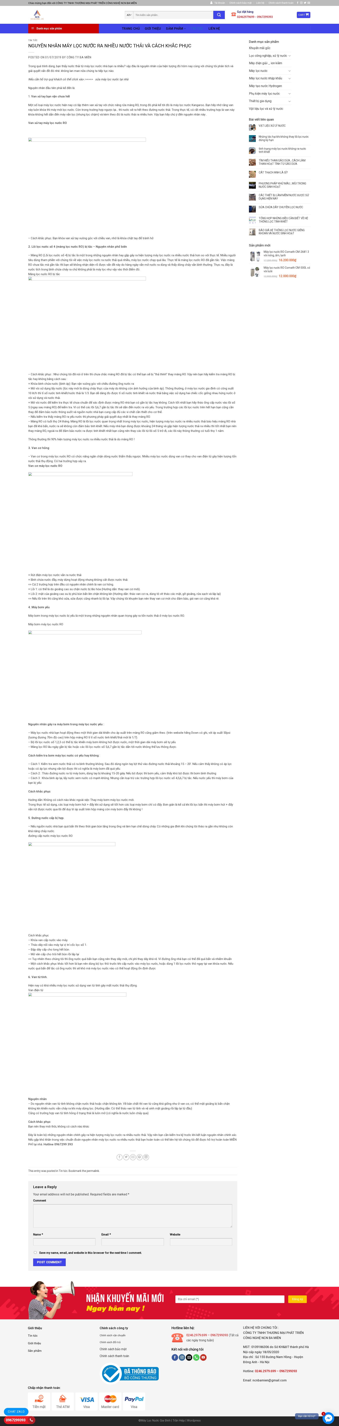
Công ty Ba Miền (79, 57)
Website (175, 1234)
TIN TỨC (197, 28)
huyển (122, 1335)
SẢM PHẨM (174, 28)
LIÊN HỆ (214, 28)
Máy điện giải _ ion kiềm (265, 63)
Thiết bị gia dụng (260, 101)
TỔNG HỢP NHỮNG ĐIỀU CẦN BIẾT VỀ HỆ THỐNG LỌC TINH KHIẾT (283, 220)
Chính (103, 1335)
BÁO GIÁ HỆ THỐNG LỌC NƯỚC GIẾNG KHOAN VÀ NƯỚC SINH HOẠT (282, 232)
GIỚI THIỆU (153, 28)
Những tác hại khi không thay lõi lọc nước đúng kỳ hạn (284, 138)
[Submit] (219, 15)
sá (107, 1335)
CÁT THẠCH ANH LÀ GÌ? (273, 172)
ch (110, 1335)
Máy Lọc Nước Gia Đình (156, 1420)
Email (106, 1234)
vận (114, 1335)
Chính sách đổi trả (110, 1342)
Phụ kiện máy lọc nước (264, 93)
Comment (39, 1200)
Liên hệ (260, 2)
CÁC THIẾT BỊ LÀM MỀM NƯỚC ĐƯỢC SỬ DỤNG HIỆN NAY (284, 197)
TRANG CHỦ (131, 28)
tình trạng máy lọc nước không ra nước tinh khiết (282, 150)
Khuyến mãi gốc (259, 48)
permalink (93, 1170)
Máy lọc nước (258, 71)
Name (38, 1234)
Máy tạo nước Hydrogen (265, 86)
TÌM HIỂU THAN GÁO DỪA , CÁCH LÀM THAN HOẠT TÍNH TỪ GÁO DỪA (282, 162)
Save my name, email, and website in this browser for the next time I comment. (90, 1253)
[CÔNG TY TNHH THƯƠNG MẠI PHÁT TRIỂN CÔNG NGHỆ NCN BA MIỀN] (55, 15)
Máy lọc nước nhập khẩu (265, 78)
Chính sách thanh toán (281, 2)
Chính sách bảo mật (240, 2)
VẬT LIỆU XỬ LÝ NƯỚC (272, 125)
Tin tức (32, 40)
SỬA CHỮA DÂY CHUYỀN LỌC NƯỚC (281, 207)
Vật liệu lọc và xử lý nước (266, 109)
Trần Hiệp (179, 1420)
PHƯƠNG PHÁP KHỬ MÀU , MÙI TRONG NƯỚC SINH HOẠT (282, 185)
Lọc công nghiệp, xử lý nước (268, 56)
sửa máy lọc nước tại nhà (112, 79)
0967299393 (16, 1420)
